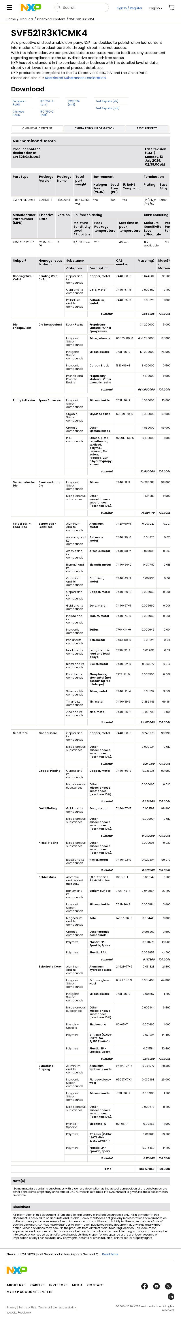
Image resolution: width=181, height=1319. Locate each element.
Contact (95, 1285)
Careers (37, 1285)
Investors (58, 1285)
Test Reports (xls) (107, 101)
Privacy (11, 1307)
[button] (156, 8)
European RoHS (19, 102)
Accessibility (67, 1307)
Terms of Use (27, 1307)
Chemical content (51, 19)
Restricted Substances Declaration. (75, 77)
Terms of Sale (47, 1307)
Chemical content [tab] (37, 128)
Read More (110, 1254)
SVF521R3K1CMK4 (81, 19)
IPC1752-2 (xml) (46, 102)
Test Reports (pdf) (107, 108)
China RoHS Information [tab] (95, 128)
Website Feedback (19, 1312)
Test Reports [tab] (147, 128)
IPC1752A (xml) (74, 102)
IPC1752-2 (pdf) (46, 113)
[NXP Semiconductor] (31, 7)
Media (77, 1285)
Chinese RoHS (18, 113)
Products (26, 19)
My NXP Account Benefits (30, 1292)
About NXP (16, 1285)
